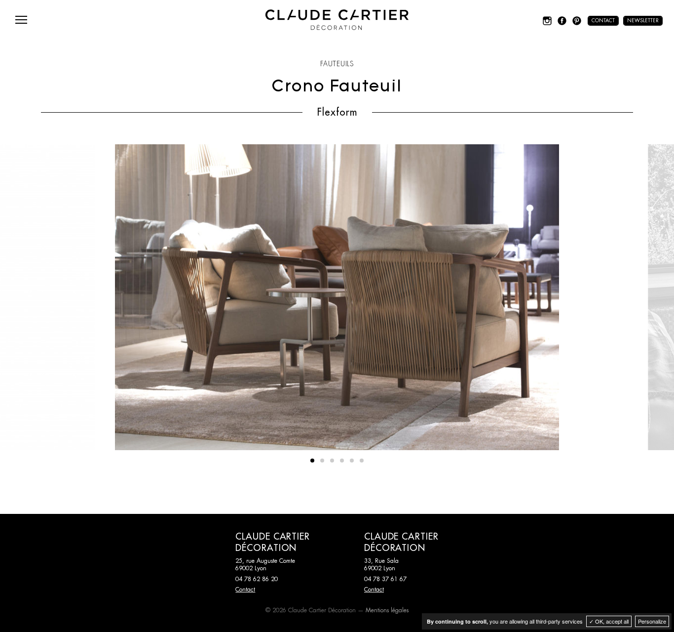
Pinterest (576, 20)
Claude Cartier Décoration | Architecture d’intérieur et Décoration (337, 20)
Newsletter (643, 20)
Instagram (547, 20)
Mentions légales (387, 610)
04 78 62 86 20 (256, 579)
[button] (312, 461)
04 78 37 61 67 (385, 579)
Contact (603, 20)
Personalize (652, 621)
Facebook (562, 20)
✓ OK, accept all (609, 621)
